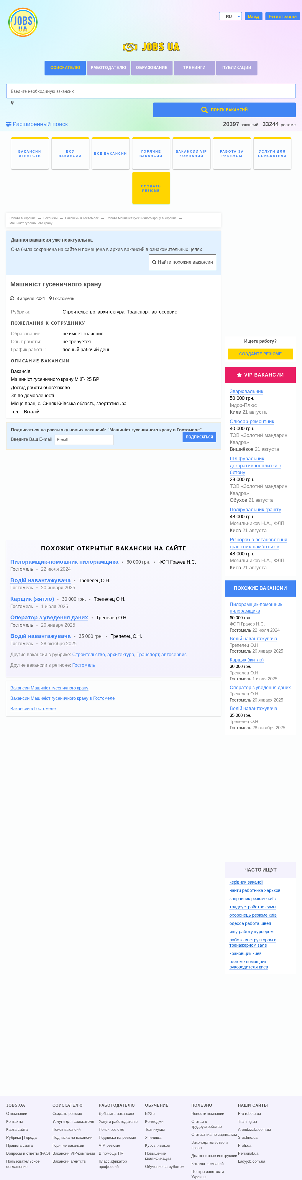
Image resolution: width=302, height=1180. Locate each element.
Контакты (14, 1122)
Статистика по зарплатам (214, 1135)
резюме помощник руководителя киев (248, 964)
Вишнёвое (241, 449)
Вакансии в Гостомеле (33, 708)
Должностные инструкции (214, 1156)
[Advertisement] (113, 495)
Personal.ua (248, 1153)
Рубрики (13, 1138)
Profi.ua (244, 1145)
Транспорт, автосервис (162, 654)
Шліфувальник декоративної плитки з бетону (255, 465)
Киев (235, 412)
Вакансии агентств (69, 1161)
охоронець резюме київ (253, 914)
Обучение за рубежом (164, 1167)
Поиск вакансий (66, 1130)
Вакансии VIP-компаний (73, 1153)
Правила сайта (19, 1145)
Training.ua (247, 1122)
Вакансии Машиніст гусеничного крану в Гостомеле (62, 698)
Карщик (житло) (32, 599)
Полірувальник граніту (255, 509)
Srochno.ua (247, 1138)
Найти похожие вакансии (185, 262)
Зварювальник (246, 391)
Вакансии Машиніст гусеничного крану (49, 688)
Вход (253, 16)
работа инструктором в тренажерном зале (252, 942)
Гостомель (63, 298)
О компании (16, 1114)
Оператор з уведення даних (49, 617)
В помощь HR (111, 1153)
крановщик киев (245, 953)
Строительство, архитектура (103, 654)
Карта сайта (17, 1130)
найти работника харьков (254, 890)
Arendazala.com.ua (254, 1130)
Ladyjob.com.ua (251, 1161)
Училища (153, 1138)
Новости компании (207, 1114)
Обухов (238, 500)
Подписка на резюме (117, 1138)
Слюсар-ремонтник (252, 421)
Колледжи (154, 1122)
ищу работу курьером (251, 931)
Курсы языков (157, 1145)
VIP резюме (109, 1145)
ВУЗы (150, 1114)
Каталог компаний (207, 1164)
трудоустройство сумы (252, 906)
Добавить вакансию (116, 1114)
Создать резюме (67, 1114)
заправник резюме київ (252, 898)
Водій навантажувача (40, 580)
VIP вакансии (264, 374)
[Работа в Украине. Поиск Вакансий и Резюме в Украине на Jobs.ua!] (22, 22)
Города (30, 1138)
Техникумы (155, 1130)
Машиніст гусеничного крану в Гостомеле (154, 430)
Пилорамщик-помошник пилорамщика (64, 562)
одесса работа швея (250, 923)
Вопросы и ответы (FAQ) (28, 1153)
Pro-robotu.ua (249, 1114)
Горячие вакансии (68, 1145)
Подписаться (199, 437)
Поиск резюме (111, 1130)
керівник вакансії (246, 881)
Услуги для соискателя (73, 1122)
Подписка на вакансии (72, 1138)
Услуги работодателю (118, 1122)
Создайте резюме (260, 353)
